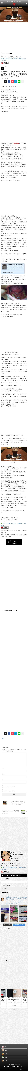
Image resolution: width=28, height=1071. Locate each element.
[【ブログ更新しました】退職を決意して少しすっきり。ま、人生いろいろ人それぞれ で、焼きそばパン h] (14, 918)
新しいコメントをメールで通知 (8, 787)
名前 (3, 768)
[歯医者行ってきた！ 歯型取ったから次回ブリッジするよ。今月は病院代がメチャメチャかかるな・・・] (15, 81)
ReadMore (14, 1005)
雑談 (3, 738)
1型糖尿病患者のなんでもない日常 (14, 1064)
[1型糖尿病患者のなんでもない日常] (14, 4)
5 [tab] (15, 1009)
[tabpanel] (14, 998)
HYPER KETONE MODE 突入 (14, 1067)
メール (3, 774)
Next (25, 998)
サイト (3, 779)
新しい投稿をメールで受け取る (8, 791)
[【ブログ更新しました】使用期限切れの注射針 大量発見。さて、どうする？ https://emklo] (5, 909)
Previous (2, 998)
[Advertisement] (14, 37)
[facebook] (9, 81)
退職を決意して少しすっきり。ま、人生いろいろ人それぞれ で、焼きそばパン (14, 999)
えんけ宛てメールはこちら (15, 542)
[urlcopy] (22, 81)
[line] (19, 81)
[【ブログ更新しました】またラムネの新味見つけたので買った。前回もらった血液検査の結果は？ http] (14, 909)
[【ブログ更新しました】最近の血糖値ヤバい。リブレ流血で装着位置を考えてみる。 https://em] (5, 918)
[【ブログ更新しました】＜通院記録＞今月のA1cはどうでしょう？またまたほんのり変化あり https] (23, 918)
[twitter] (5, 81)
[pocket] (12, 81)
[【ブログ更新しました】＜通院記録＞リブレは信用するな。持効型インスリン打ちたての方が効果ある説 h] (23, 909)
